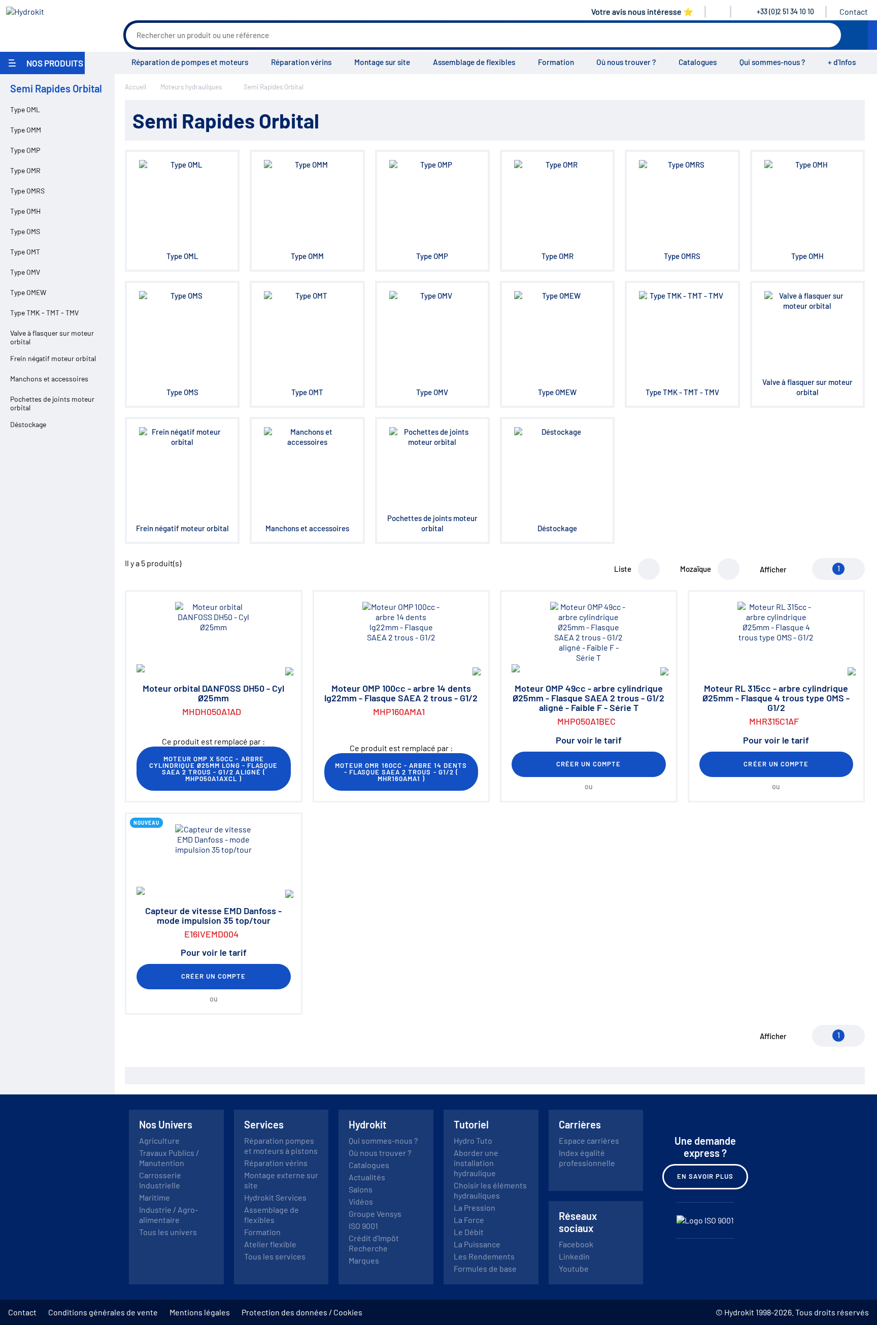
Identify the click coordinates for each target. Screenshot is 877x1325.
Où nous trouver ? (626, 62)
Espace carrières (589, 1140)
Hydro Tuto (473, 1140)
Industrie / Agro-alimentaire (168, 1214)
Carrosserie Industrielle (160, 1180)
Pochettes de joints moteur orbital (52, 403)
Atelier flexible (270, 1244)
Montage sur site (382, 62)
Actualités (367, 1177)
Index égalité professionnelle (587, 1158)
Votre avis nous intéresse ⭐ (642, 11)
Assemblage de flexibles (474, 62)
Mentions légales (200, 1312)
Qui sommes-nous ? (772, 62)
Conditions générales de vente (103, 1312)
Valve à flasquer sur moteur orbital (52, 337)
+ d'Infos (842, 62)
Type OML (25, 109)
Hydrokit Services (275, 1197)
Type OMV (25, 272)
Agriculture (159, 1140)
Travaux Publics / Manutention (169, 1158)
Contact (853, 11)
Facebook (576, 1244)
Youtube (574, 1268)
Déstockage (28, 424)
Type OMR (25, 170)
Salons (361, 1189)
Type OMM (25, 129)
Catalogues (698, 62)
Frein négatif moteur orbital (53, 358)
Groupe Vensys (375, 1213)
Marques (364, 1260)
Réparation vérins (301, 62)
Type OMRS (27, 190)
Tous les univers (168, 1232)
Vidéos (361, 1201)
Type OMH (25, 211)
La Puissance (477, 1244)
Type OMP (25, 150)
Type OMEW (28, 292)
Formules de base (485, 1268)
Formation (556, 62)
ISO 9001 (363, 1226)
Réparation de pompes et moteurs (189, 62)
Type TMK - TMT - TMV (44, 312)
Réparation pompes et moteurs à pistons (281, 1145)
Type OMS (25, 231)
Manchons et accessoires (49, 378)
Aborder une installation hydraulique (476, 1163)
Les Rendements (484, 1256)
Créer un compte (588, 764)
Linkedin (574, 1256)
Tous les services (275, 1256)
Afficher (773, 569)
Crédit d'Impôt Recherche (374, 1243)
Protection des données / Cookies (302, 1312)
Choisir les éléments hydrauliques (490, 1190)
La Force (469, 1219)
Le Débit (469, 1232)
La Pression (474, 1207)
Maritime (154, 1197)
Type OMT (25, 251)
